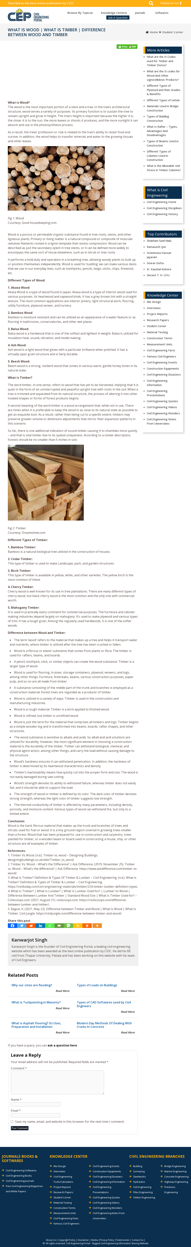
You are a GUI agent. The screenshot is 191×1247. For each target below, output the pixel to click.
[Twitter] (21, 925)
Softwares (161, 13)
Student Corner (172, 32)
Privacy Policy (107, 1240)
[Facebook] (12, 925)
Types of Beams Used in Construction (163, 143)
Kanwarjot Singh (29, 940)
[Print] (87, 925)
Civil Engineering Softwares (21, 1170)
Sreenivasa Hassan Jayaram (159, 255)
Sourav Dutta (155, 263)
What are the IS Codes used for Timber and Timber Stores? (161, 61)
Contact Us (137, 1240)
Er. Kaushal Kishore (159, 269)
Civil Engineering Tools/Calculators (63, 1179)
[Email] (59, 925)
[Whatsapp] (49, 925)
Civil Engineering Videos (162, 407)
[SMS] (68, 925)
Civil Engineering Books (19, 1175)
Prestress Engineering (171, 1189)
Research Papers (158, 320)
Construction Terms (159, 338)
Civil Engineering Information (157, 383)
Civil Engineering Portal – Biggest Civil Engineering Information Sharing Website (107, 1243)
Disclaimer (83, 1240)
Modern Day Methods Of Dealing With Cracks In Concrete (104, 1025)
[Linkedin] (40, 925)
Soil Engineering (142, 1187)
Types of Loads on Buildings (97, 985)
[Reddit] (31, 925)
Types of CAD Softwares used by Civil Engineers (104, 1004)
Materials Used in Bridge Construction (163, 108)
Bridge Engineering (175, 1166)
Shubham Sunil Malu (159, 240)
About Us (51, 1240)
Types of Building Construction (158, 118)
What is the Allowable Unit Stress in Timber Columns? (164, 168)
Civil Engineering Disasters (164, 374)
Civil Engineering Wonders (163, 413)
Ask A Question (118, 17)
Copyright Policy (66, 1240)
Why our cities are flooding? (32, 985)
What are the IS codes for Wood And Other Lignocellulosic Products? (163, 75)
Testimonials (122, 1240)
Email (16, 1111)
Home (153, 32)
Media (94, 1240)
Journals (140, 13)
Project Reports (157, 314)
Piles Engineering (143, 1192)
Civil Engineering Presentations (157, 393)
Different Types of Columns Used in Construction (159, 155)
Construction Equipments (163, 368)
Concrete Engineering (176, 1176)
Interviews (154, 308)
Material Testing (157, 332)
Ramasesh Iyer (156, 247)
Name (16, 1100)
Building (137, 1166)
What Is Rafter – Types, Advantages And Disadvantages (162, 131)
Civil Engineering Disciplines (164, 208)
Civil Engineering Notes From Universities (161, 421)
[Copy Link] (77, 925)
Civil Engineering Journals (20, 1181)
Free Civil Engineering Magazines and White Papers (24, 1188)
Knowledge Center (113, 13)
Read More (62, 991)
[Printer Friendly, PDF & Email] (127, 46)
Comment (19, 1068)
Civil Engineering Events (162, 362)
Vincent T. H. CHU (158, 275)
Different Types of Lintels (163, 100)
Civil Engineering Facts (161, 350)
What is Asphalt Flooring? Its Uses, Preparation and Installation (36, 1025)
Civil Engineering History (162, 214)
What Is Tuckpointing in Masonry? (36, 1002)
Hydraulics (139, 1181)
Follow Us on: (170, 3)
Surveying (139, 1171)
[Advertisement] (73, 76)
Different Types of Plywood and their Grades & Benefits (163, 90)
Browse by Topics (79, 13)
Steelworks (139, 1176)
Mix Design (154, 302)
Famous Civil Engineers (161, 356)
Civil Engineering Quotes (162, 401)
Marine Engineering (175, 1171)
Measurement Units (159, 344)
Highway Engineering (176, 1181)
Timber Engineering (144, 1197)
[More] (97, 925)
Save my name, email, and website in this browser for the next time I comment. (69, 1122)
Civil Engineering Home (161, 202)
